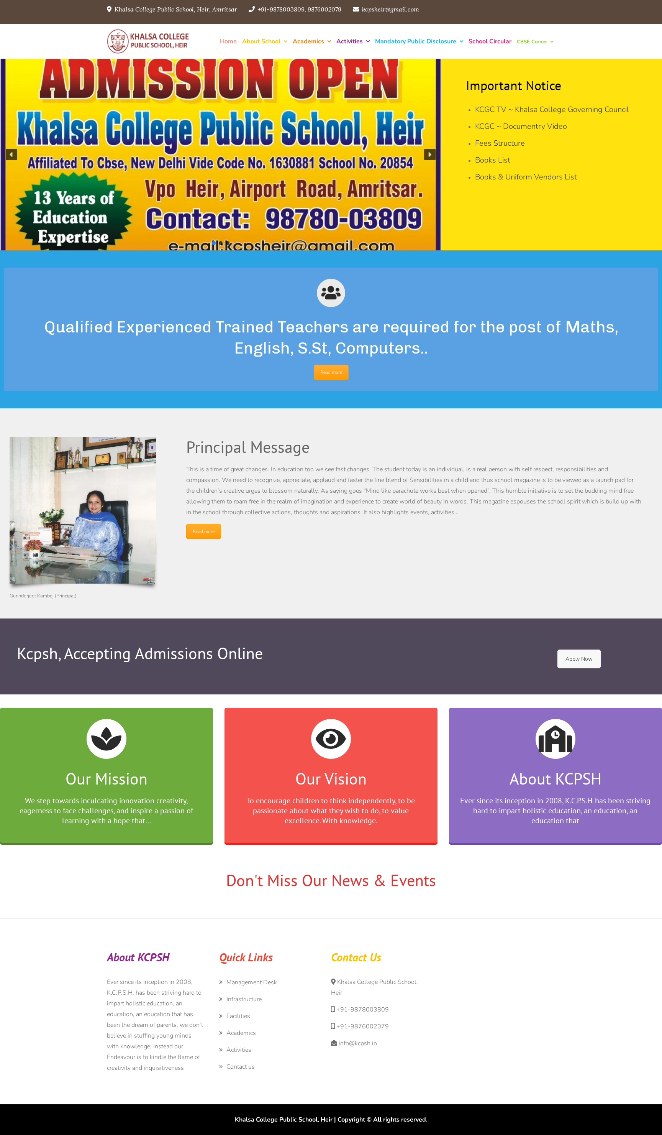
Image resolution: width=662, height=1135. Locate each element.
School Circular (490, 41)
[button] (11, 154)
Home (228, 41)
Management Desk (251, 982)
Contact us (240, 1067)
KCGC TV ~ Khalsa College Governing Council (552, 109)
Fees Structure (500, 143)
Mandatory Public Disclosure (415, 41)
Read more (331, 372)
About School (261, 41)
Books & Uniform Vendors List (526, 177)
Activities (349, 41)
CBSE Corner (532, 41)
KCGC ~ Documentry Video (521, 126)
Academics (308, 41)
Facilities (238, 1016)
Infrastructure (244, 999)
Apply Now (579, 659)
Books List (492, 160)
